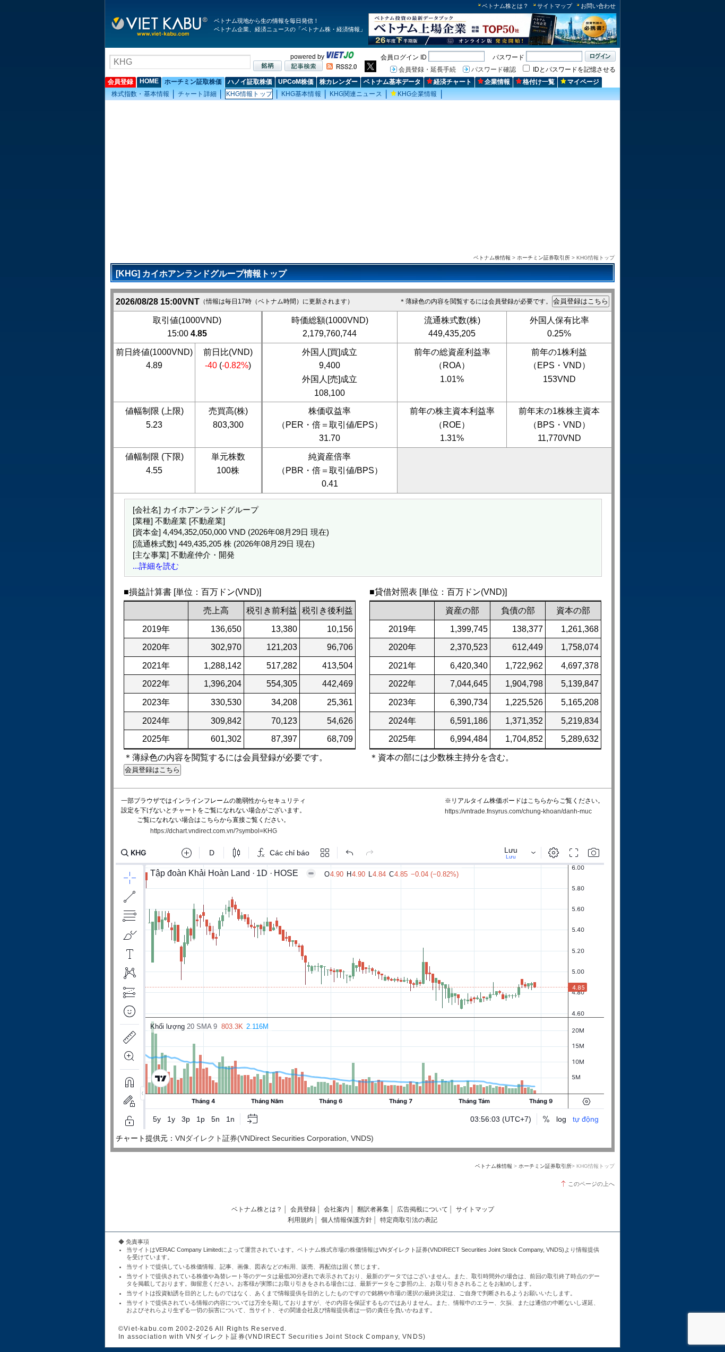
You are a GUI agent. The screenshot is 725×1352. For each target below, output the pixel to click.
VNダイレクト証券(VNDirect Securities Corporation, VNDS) (274, 1138)
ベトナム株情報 (492, 258)
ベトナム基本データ (392, 81)
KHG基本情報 (301, 94)
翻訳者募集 (373, 1209)
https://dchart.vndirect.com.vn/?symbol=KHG (213, 831)
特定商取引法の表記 (408, 1220)
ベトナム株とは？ (505, 6)
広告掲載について (422, 1209)
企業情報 (497, 81)
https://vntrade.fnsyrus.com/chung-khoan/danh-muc (518, 811)
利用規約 (300, 1220)
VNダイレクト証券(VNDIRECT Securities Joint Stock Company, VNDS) (471, 1249)
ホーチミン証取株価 (193, 81)
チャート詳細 (197, 94)
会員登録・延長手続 (427, 69)
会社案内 (336, 1209)
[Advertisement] (362, 175)
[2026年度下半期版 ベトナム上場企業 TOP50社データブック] (492, 43)
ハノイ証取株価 (250, 81)
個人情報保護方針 (346, 1220)
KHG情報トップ (249, 94)
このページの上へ (591, 1184)
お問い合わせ (598, 6)
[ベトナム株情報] (159, 35)
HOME (149, 81)
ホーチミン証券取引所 (543, 258)
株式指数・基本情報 (140, 94)
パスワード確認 (493, 69)
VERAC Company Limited (188, 1249)
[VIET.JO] (340, 56)
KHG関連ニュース (356, 94)
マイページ (583, 81)
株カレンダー (339, 81)
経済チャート (453, 81)
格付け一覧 (539, 81)
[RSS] (341, 67)
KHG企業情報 (417, 94)
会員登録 (120, 81)
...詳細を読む (156, 565)
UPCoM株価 (296, 81)
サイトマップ (554, 6)
